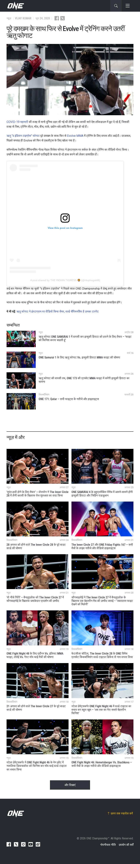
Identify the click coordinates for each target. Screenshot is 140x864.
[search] (116, 6)
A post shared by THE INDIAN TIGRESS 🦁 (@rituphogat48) (65, 280)
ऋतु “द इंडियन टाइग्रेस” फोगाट (23, 135)
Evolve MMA (75, 135)
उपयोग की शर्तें (126, 844)
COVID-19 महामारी (17, 122)
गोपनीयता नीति (108, 844)
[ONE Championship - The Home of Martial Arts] (15, 5)
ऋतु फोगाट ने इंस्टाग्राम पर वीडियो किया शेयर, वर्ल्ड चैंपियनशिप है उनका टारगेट (57, 311)
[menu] (127, 5)
